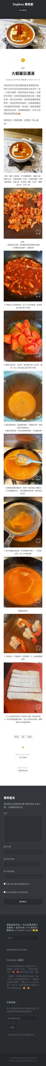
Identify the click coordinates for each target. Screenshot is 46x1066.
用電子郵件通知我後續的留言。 (18, 884)
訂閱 (12, 1027)
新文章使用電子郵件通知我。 (18, 892)
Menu (24, 10)
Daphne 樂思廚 (23, 4)
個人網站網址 (9, 871)
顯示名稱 (8, 847)
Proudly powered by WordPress (22, 1058)
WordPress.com (30, 1061)
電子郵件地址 (10, 859)
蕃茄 (16, 737)
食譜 (29, 737)
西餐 (23, 68)
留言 (6, 813)
